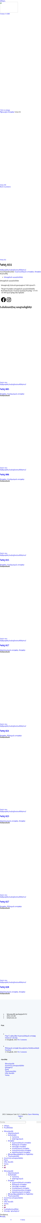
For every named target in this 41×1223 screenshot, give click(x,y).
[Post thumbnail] (8, 1034)
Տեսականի (9, 1063)
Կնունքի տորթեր (19, 1146)
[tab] (13, 277)
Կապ (7, 1075)
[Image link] (12, 1008)
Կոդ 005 (4, 389)
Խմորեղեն (12, 1135)
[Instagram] (8, 299)
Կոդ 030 (3, 185)
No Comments (22, 1040)
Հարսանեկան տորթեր (24, 272)
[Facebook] (3, 299)
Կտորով (15, 1137)
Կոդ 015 (4, 560)
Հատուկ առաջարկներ (14, 1065)
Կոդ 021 (4, 731)
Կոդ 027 (4, 901)
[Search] (38, 1122)
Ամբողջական (17, 1139)
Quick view (3, 382)
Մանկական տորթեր (15, 394)
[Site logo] (9, 12)
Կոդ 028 (4, 987)
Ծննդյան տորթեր (14, 735)
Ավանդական (13, 1133)
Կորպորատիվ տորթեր (21, 1150)
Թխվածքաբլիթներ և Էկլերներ (20, 1154)
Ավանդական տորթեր (9, 650)
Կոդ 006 (4, 474)
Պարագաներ (10, 1071)
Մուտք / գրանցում (11, 1211)
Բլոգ (7, 1069)
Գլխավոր (4, 112)
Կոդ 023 (4, 816)
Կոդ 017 (4, 645)
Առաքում (8, 1067)
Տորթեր (11, 112)
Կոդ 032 (3, 260)
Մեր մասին (9, 1073)
